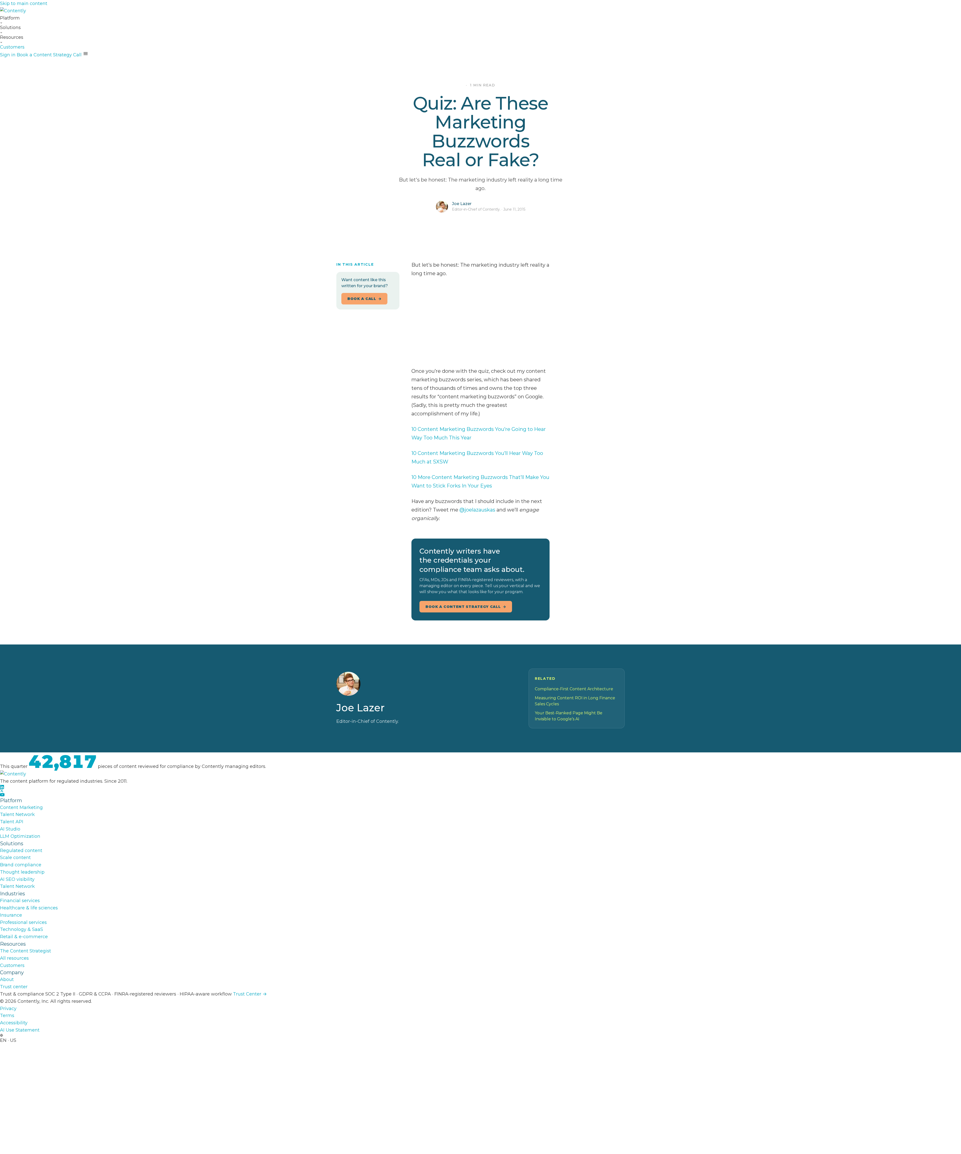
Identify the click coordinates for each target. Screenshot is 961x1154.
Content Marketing (21, 807)
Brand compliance (20, 865)
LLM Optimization (20, 836)
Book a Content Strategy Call (49, 55)
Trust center (14, 987)
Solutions (10, 27)
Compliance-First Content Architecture (574, 689)
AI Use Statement (20, 1030)
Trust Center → (250, 994)
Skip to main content (23, 3)
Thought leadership (22, 872)
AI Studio (10, 829)
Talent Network (17, 814)
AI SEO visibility (17, 879)
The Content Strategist (25, 951)
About (7, 979)
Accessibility (14, 1023)
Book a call (361, 298)
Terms (7, 1015)
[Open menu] (85, 53)
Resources (11, 37)
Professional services (23, 922)
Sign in (8, 55)
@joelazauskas (477, 510)
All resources (14, 958)
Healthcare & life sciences (29, 908)
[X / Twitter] (480, 790)
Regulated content (21, 850)
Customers (12, 47)
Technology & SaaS (21, 929)
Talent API (11, 822)
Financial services (20, 900)
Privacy (8, 1008)
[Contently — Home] (480, 11)
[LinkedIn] (480, 787)
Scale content (15, 857)
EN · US (8, 1040)
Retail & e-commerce (24, 936)
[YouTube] (480, 794)
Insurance (11, 915)
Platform (10, 18)
